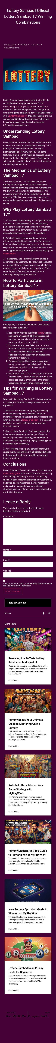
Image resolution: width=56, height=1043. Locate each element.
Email (6, 560)
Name (7, 550)
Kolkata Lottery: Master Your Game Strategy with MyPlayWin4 (25, 789)
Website (7, 571)
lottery (41, 333)
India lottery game (11, 473)
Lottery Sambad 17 (18, 116)
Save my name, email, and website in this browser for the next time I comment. (27, 584)
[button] (48, 603)
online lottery (9, 253)
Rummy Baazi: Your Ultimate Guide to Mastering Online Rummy (25, 724)
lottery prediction (30, 420)
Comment (9, 516)
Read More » (13, 681)
